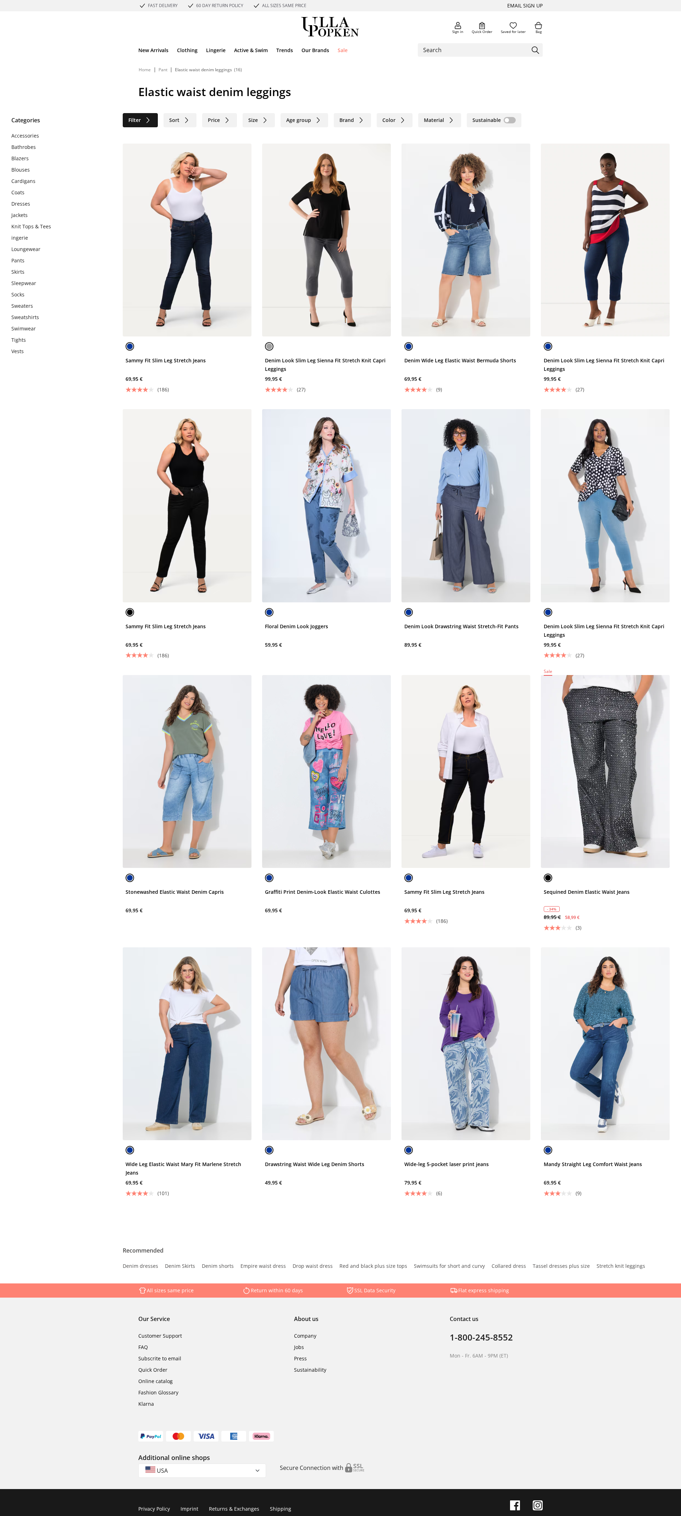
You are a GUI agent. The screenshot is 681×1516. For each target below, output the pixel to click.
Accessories (25, 135)
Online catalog (155, 1381)
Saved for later (513, 31)
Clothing (187, 50)
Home (145, 70)
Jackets (19, 215)
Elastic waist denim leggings (203, 70)
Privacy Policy (154, 1508)
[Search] (535, 50)
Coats (17, 192)
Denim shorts (218, 1266)
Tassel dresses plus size (561, 1266)
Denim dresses (140, 1266)
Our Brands (315, 50)
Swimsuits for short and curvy (449, 1266)
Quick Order (482, 31)
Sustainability (310, 1369)
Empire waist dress (263, 1266)
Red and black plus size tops (373, 1266)
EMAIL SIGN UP (525, 5)
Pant (163, 70)
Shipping (280, 1508)
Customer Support (160, 1335)
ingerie (19, 237)
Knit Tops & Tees (31, 226)
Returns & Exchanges (234, 1508)
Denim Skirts (180, 1266)
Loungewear (25, 249)
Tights (18, 339)
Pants (17, 260)
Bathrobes (23, 147)
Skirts (17, 271)
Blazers (20, 158)
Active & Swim (251, 50)
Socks (17, 294)
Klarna (146, 1403)
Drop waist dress (313, 1266)
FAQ (143, 1347)
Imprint (189, 1508)
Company (305, 1335)
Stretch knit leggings (621, 1266)
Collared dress (509, 1266)
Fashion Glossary (158, 1392)
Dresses (20, 203)
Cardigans (23, 181)
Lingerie (216, 50)
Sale (343, 50)
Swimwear (23, 328)
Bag (539, 31)
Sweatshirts (25, 317)
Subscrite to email (159, 1358)
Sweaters (22, 305)
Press (300, 1358)
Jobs (299, 1347)
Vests (17, 351)
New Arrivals (153, 50)
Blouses (20, 169)
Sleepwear (23, 283)
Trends (284, 50)
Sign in (457, 31)
